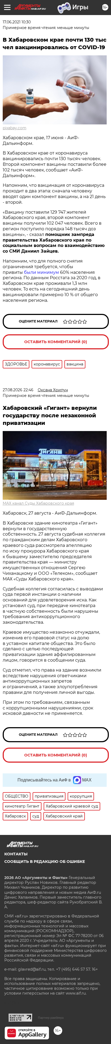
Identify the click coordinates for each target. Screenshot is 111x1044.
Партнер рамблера (51, 1017)
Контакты (15, 854)
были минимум (41, 272)
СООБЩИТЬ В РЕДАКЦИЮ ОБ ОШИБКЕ (44, 861)
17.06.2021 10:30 (17, 22)
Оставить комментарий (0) (55, 341)
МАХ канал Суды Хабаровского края (38, 503)
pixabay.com (14, 127)
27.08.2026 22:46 (18, 390)
